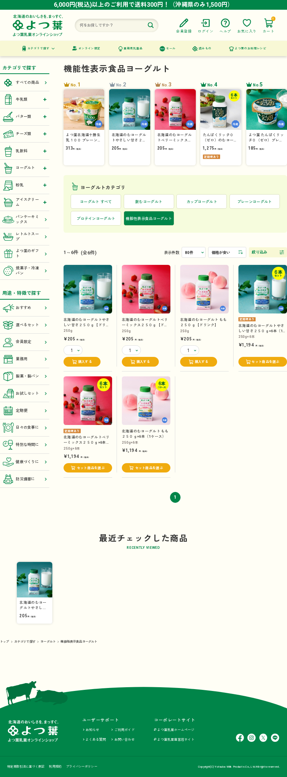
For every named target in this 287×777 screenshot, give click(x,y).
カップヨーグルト (201, 201)
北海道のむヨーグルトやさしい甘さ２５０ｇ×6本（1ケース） (262, 331)
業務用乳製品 (133, 48)
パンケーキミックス (27, 219)
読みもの (205, 48)
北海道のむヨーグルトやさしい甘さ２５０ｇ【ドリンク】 (86, 325)
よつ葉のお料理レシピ (250, 48)
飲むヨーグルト (148, 201)
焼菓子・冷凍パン (27, 271)
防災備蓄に (25, 479)
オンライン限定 (89, 48)
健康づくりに (27, 461)
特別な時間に (27, 444)
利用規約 (55, 766)
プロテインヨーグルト (96, 218)
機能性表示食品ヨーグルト (79, 641)
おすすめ (23, 307)
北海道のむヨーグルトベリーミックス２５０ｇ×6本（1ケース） (88, 442)
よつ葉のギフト (27, 253)
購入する (85, 362)
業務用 (21, 359)
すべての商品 (27, 82)
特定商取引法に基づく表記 (25, 766)
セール (170, 48)
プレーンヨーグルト (254, 201)
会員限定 (23, 341)
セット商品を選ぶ (265, 362)
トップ (4, 641)
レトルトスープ (27, 237)
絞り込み (259, 252)
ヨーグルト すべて (96, 201)
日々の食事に (27, 427)
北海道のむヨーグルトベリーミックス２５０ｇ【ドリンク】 (145, 325)
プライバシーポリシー (81, 766)
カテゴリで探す (39, 48)
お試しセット (27, 393)
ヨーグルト (48, 641)
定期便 (21, 410)
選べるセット (27, 324)
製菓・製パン (27, 376)
